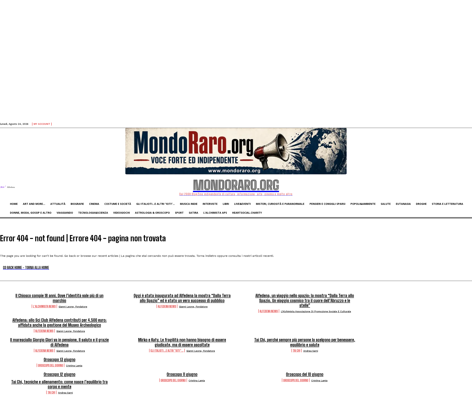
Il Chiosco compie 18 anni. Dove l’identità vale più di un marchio (59, 298)
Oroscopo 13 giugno (59, 359)
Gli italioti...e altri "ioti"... (166, 350)
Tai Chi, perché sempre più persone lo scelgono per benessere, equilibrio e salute (304, 342)
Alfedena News (167, 306)
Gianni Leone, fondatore (73, 306)
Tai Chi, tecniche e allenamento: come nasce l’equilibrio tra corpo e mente (59, 384)
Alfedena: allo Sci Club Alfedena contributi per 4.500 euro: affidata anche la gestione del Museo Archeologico (59, 322)
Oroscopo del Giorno (50, 365)
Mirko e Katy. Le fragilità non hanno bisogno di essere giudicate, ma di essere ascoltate (182, 342)
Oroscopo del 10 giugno (304, 374)
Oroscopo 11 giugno (182, 374)
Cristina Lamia (74, 365)
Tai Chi (296, 350)
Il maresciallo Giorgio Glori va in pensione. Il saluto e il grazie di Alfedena (59, 342)
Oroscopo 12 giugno (59, 374)
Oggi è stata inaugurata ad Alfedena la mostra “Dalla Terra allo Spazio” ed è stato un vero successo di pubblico (182, 298)
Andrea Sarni (310, 351)
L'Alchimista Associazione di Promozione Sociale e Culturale (316, 311)
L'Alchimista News (44, 306)
